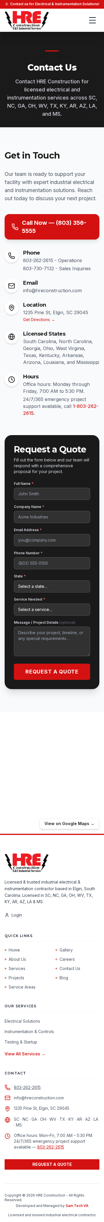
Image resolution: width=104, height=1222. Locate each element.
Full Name (24, 483)
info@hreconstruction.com (52, 290)
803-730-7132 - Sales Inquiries (57, 268)
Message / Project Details (44, 622)
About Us (17, 959)
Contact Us (70, 968)
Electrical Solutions (22, 1021)
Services (17, 968)
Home (14, 949)
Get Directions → (39, 319)
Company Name (29, 507)
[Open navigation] (92, 20)
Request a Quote (52, 672)
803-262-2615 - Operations (52, 260)
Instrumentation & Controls (29, 1031)
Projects (16, 977)
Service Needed (29, 599)
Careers (67, 959)
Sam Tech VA (77, 1205)
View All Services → (25, 1053)
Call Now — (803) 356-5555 (54, 226)
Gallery (66, 949)
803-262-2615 (27, 1087)
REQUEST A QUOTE (52, 1164)
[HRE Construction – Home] (27, 20)
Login (17, 914)
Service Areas (22, 986)
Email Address (28, 530)
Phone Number (28, 553)
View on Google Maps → (69, 823)
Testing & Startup (21, 1041)
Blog (64, 977)
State (20, 576)
